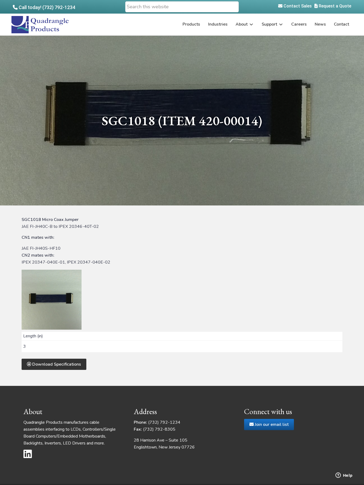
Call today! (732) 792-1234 (46, 7)
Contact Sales (297, 6)
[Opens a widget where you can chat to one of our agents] (344, 475)
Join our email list (271, 424)
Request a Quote (334, 6)
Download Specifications (56, 364)
